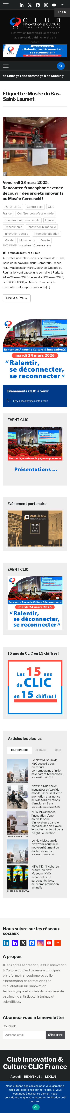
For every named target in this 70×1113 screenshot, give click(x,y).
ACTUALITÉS (12, 206)
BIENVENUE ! (33, 1076)
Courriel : (9, 1026)
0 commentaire (42, 245)
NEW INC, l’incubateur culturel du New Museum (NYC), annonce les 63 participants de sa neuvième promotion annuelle (46, 877)
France (49, 220)
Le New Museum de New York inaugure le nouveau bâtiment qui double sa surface (46, 846)
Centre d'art (34, 206)
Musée (45, 240)
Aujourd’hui (19, 750)
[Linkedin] (15, 943)
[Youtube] (54, 5)
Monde (9, 240)
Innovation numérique (42, 227)
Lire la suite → (16, 298)
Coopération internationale (21, 220)
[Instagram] (46, 5)
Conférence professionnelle (35, 213)
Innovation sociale (16, 233)
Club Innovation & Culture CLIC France (35, 1062)
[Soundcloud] (62, 5)
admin (27, 245)
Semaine (41, 750)
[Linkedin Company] (21, 5)
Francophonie (13, 227)
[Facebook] (38, 5)
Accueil (15, 1076)
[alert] (35, 401)
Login (62, 12)
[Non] (65, 1097)
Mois (58, 750)
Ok (36, 1107)
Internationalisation (46, 233)
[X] (30, 5)
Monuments (27, 240)
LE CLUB (51, 1076)
